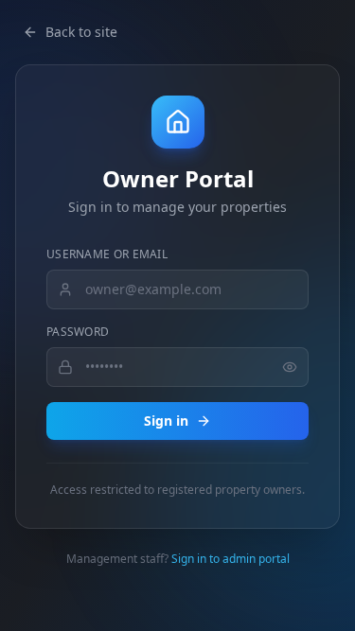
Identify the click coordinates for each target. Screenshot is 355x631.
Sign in (166, 420)
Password (77, 332)
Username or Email (107, 254)
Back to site (81, 32)
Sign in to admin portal (230, 559)
